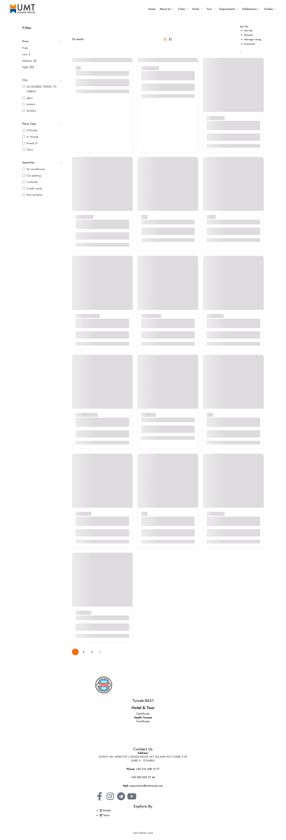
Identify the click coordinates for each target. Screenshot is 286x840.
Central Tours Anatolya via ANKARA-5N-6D (226, 125)
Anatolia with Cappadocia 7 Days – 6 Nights (101, 323)
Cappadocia (92, 316)
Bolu (78, 68)
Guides (268, 9)
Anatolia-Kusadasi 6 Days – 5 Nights (163, 323)
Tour (209, 9)
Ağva (29, 98)
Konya (220, 316)
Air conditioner (35, 169)
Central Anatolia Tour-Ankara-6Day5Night (97, 224)
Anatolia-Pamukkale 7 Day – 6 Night (97, 422)
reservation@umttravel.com (146, 786)
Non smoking (34, 195)
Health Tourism (143, 717)
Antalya (31, 111)
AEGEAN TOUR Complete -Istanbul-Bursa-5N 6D (227, 422)
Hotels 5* (32, 143)
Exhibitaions (249, 9)
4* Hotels (32, 137)
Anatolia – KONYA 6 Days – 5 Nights (229, 323)
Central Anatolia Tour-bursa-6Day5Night (96, 521)
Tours (29, 150)
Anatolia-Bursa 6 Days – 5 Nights (100, 617)
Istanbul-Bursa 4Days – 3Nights (230, 222)
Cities (181, 9)
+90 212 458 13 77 (147, 769)
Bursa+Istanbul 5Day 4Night (162, 222)
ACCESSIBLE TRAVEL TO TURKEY (41, 89)
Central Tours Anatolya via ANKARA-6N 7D (160, 75)
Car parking (33, 176)
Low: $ (26, 54)
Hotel (195, 9)
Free (25, 48)
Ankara (30, 104)
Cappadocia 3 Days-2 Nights (162, 419)
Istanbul (211, 217)
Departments (227, 9)
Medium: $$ (29, 61)
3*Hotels (31, 130)
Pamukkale (91, 415)
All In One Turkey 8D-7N (93, 73)
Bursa (144, 217)
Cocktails (32, 182)
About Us (165, 9)
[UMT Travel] (22, 9)
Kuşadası (155, 316)
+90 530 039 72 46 (143, 777)
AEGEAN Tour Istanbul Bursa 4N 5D (165, 521)
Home (151, 9)
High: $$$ (28, 67)
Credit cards (34, 188)
